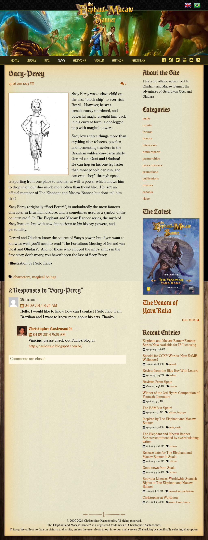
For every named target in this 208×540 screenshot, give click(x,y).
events (147, 125)
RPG (47, 60)
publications (151, 178)
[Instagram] (171, 60)
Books (31, 60)
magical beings (44, 277)
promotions (150, 172)
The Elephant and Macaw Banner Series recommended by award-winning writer (171, 438)
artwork (172, 364)
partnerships (151, 158)
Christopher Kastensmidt (50, 328)
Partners (138, 60)
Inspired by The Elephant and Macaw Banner (169, 421)
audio (146, 118)
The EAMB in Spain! (157, 408)
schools (148, 192)
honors (147, 138)
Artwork (79, 60)
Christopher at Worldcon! (161, 498)
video (146, 199)
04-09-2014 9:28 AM (49, 335)
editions (172, 412)
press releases (152, 165)
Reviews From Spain (157, 382)
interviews (150, 145)
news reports (151, 152)
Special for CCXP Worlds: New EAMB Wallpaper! (170, 358)
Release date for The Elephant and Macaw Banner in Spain (167, 455)
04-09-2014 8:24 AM (40, 306)
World (99, 60)
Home (15, 60)
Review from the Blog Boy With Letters (170, 371)
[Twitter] (178, 60)
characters (21, 277)
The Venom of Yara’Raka (160, 307)
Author (117, 60)
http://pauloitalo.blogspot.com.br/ (55, 346)
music (178, 427)
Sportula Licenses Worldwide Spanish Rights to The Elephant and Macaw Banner (170, 483)
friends (147, 132)
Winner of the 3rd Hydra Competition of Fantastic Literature (171, 395)
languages (181, 412)
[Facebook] (164, 60)
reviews (148, 185)
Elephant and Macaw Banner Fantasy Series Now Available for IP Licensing (169, 343)
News (61, 60)
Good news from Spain (159, 468)
